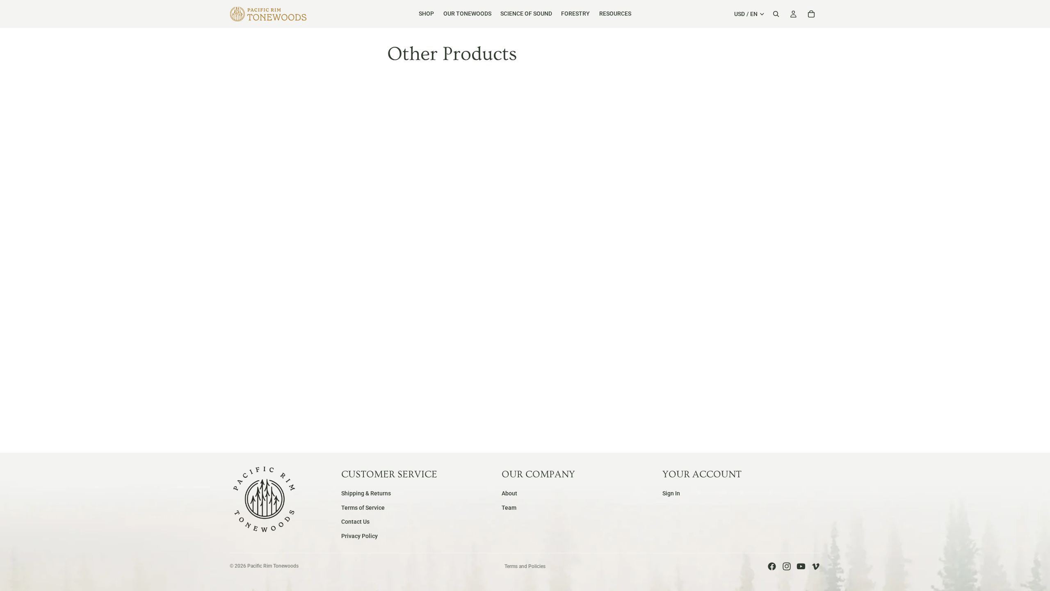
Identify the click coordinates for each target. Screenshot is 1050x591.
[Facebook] (772, 566)
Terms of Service (363, 507)
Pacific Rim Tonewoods (273, 566)
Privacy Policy (359, 536)
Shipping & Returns (366, 493)
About (509, 493)
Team (509, 507)
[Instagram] (787, 566)
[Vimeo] (815, 566)
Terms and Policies (525, 566)
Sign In (671, 493)
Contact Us (355, 521)
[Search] (776, 14)
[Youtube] (801, 566)
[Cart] (811, 14)
